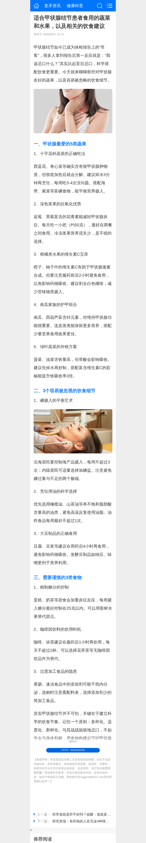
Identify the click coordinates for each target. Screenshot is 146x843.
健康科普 (75, 5)
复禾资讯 (52, 5)
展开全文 (73, 741)
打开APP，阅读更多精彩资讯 (73, 750)
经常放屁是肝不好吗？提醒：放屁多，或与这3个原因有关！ (97, 814)
